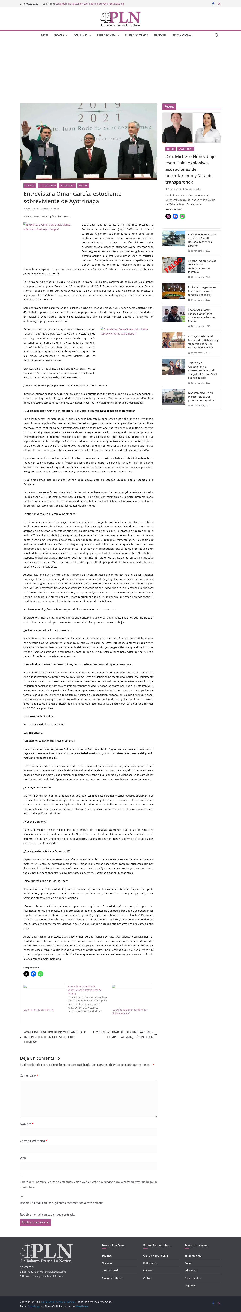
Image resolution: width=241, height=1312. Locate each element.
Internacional (182, 35)
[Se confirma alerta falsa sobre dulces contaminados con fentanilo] (173, 269)
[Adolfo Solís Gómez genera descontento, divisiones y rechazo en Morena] (173, 318)
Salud (188, 1263)
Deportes (190, 1285)
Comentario (29, 1075)
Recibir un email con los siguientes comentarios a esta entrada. (62, 1203)
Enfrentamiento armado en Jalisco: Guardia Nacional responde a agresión (202, 240)
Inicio (44, 35)
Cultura (147, 1278)
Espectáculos (193, 1278)
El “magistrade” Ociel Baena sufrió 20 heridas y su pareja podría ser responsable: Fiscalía (203, 342)
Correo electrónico (33, 1141)
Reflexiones (150, 1263)
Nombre (27, 1124)
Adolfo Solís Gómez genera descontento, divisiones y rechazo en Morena (202, 315)
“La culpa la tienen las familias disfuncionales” (130, 1011)
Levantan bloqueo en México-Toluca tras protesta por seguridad (201, 396)
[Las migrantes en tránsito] (43, 996)
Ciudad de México (136, 35)
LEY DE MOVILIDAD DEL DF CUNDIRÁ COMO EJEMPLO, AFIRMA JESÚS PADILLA (123, 1034)
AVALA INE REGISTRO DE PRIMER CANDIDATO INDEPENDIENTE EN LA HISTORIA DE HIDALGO (55, 1037)
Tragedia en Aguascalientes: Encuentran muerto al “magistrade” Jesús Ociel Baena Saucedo (202, 370)
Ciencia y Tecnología (155, 1255)
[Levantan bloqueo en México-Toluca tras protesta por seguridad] (173, 399)
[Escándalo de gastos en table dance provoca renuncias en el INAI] (173, 293)
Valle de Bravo (186, 149)
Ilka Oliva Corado (47, 185)
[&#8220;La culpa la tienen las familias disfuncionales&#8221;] (132, 996)
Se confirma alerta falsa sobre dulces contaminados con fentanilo (202, 266)
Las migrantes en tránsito (38, 1009)
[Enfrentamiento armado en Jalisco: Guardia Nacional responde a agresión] (173, 243)
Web (23, 1158)
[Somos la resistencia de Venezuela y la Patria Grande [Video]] (90, 999)
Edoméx (59, 35)
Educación (191, 1270)
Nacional (160, 35)
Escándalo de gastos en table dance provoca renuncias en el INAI (202, 291)
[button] (66, 35)
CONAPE (148, 1270)
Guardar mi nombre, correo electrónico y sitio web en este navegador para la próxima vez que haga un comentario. (88, 1184)
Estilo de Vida (106, 35)
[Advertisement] (120, 66)
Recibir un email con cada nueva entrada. (47, 1214)
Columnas (81, 35)
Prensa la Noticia (51, 208)
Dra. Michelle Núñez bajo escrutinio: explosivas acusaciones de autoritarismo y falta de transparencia (190, 169)
